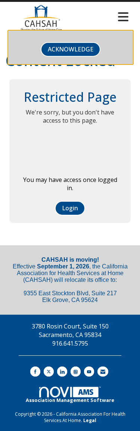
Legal (89, 420)
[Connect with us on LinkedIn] (62, 371)
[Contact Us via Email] (102, 371)
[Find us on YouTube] (89, 371)
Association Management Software (70, 400)
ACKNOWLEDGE (70, 49)
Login (70, 208)
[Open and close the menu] (105, 17)
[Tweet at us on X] (49, 371)
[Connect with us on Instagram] (76, 371)
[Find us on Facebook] (35, 371)
